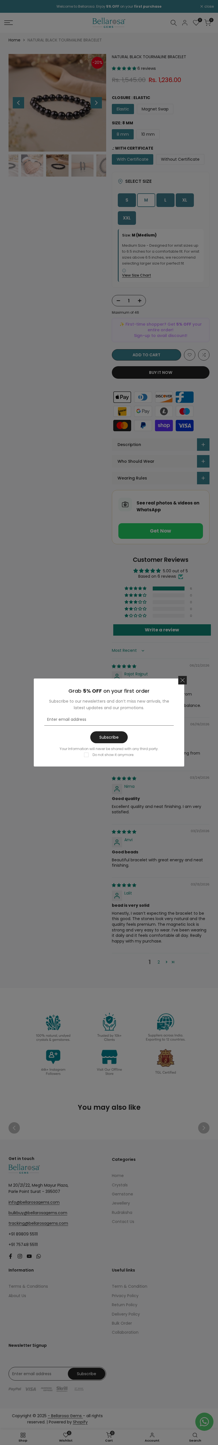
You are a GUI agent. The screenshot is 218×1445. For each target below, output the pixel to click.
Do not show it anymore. (113, 754)
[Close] (182, 680)
